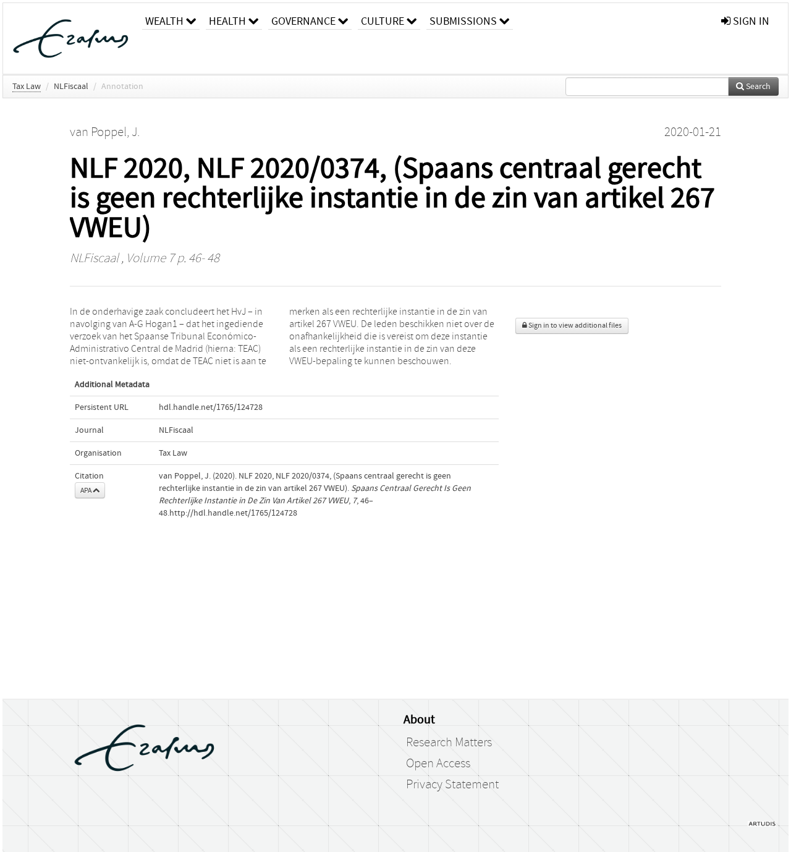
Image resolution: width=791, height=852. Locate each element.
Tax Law (26, 87)
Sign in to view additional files (574, 326)
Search (757, 87)
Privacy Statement (452, 784)
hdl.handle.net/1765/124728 (211, 407)
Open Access (438, 763)
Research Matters (449, 742)
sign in (749, 21)
